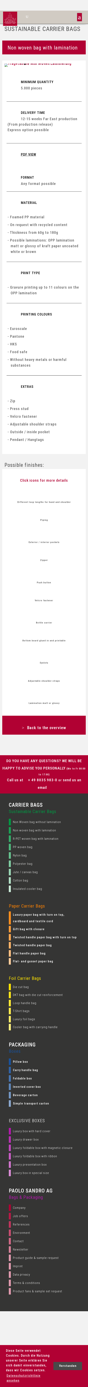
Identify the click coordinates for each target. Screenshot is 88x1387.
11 (56, 64)
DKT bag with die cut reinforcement (38, 995)
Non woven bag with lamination (34, 830)
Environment (21, 1233)
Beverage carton (25, 1095)
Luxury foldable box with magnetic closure (43, 1148)
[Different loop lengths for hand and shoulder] (44, 494)
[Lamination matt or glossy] (44, 695)
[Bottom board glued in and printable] (44, 632)
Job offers (20, 1216)
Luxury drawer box (26, 1139)
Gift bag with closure (29, 929)
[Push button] (44, 574)
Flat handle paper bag (29, 953)
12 (59, 64)
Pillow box (20, 1062)
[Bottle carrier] (44, 614)
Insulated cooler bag (27, 889)
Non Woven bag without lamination (37, 822)
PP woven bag (23, 847)
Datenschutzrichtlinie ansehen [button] (24, 1378)
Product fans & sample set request (37, 1291)
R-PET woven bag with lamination (36, 839)
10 (52, 64)
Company (19, 1208)
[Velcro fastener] (44, 592)
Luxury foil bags (24, 1019)
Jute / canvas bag (25, 872)
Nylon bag (20, 855)
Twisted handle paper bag (32, 945)
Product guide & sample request (36, 1258)
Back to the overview (46, 727)
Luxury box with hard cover (32, 1131)
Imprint (18, 1266)
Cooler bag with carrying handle (35, 1027)
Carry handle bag (25, 1070)
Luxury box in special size (31, 1173)
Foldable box (22, 1078)
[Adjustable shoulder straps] (44, 673)
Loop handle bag (24, 1003)
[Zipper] (44, 552)
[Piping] (44, 512)
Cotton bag (20, 880)
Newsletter (20, 1249)
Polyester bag (23, 864)
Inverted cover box (27, 1087)
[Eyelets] (44, 655)
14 (66, 64)
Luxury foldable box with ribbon (35, 1156)
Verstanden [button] (68, 1366)
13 (63, 64)
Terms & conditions (26, 1283)
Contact (18, 1241)
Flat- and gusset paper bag (33, 961)
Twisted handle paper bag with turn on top (45, 937)
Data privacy (21, 1274)
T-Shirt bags (21, 1011)
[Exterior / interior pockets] (44, 534)
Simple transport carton (31, 1103)
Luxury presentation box (30, 1164)
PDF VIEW (28, 154)
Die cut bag (21, 987)
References (21, 1224)
